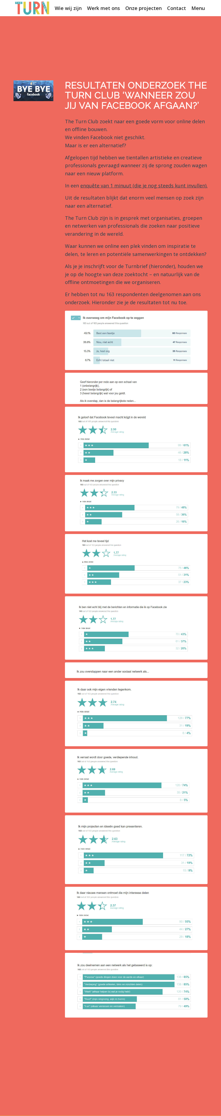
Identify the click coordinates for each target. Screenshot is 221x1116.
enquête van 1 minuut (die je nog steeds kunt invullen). (144, 185)
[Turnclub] (32, 8)
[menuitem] (68, 8)
